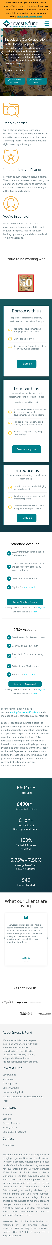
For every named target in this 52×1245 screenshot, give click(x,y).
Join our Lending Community (14, 81)
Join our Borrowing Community (37, 81)
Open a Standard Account (24, 602)
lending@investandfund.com (25, 712)
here (26, 70)
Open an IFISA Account (25, 684)
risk (35, 611)
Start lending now (26, 449)
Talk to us (26, 363)
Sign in (41, 607)
